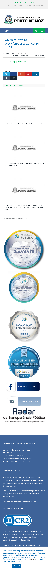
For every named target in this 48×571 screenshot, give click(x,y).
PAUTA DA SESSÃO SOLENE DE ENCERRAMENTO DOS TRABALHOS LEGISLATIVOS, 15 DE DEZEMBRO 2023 (24, 208)
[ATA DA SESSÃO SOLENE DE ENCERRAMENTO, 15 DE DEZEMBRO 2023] (24, 148)
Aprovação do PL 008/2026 (12, 501)
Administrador (11, 53)
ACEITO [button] (17, 566)
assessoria (19, 534)
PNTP (13, 545)
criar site (17, 531)
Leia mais (32, 559)
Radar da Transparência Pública (28, 545)
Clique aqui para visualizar (17, 61)
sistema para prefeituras (31, 531)
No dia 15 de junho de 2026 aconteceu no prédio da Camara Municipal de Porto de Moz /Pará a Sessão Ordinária (24, 5)
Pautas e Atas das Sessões (36, 55)
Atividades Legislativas (18, 55)
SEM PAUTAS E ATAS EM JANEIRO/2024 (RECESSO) (24, 123)
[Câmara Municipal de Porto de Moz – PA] (24, 19)
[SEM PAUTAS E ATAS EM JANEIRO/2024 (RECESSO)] (24, 107)
